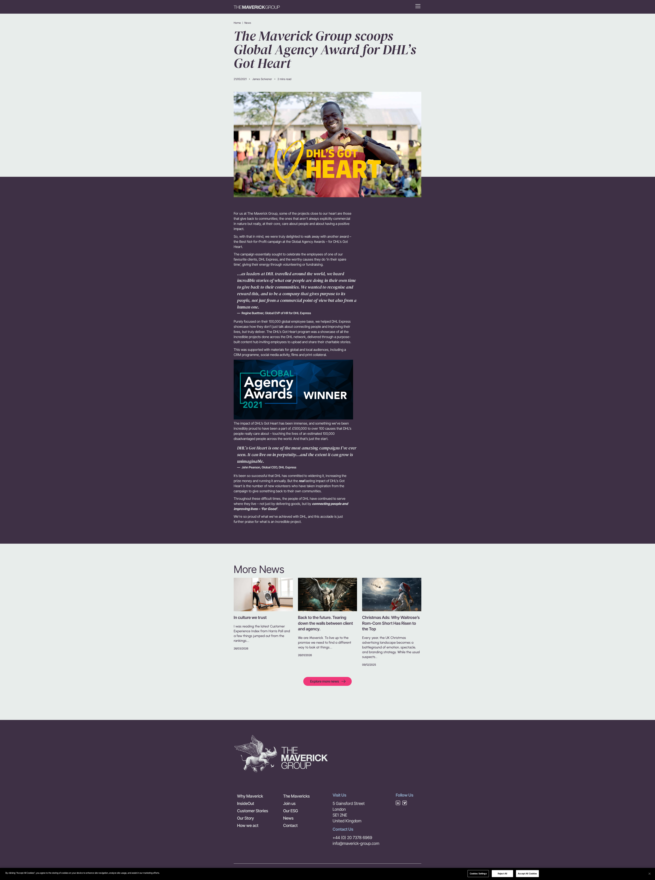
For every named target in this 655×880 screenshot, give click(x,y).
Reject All (502, 873)
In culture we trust (250, 617)
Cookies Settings (478, 873)
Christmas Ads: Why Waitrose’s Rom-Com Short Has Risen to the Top (391, 623)
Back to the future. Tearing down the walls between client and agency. (325, 623)
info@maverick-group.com (356, 843)
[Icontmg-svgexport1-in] (398, 803)
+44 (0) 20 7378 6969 (352, 837)
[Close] (649, 873)
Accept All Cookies (527, 873)
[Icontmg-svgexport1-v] (404, 803)
